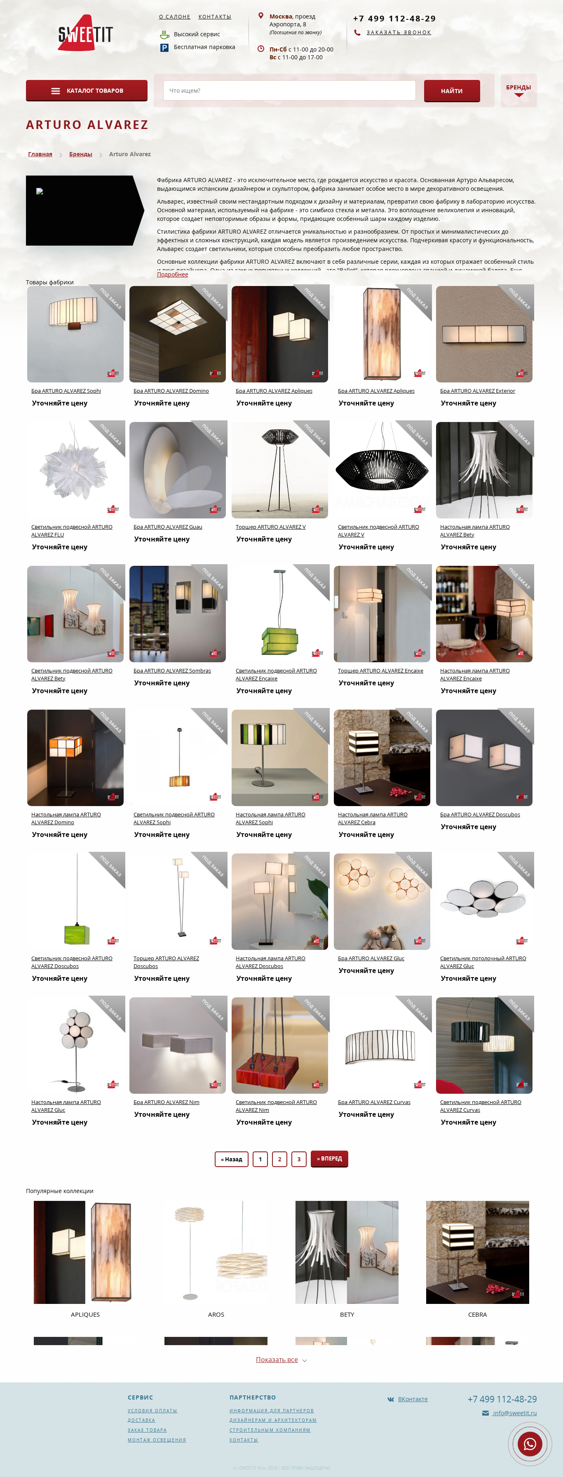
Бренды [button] (518, 87)
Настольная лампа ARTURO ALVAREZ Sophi (270, 818)
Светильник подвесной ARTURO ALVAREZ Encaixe (276, 674)
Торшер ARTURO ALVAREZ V (271, 526)
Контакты (215, 16)
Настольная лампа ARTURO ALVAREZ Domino (66, 818)
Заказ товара (147, 1430)
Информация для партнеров (272, 1411)
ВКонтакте (413, 1399)
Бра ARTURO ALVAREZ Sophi (66, 390)
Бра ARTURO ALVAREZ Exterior (477, 390)
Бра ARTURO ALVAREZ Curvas (374, 1102)
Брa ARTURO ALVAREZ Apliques (274, 390)
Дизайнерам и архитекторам (273, 1420)
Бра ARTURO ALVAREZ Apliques (376, 390)
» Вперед (329, 1158)
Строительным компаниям (270, 1430)
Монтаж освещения (157, 1440)
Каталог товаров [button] (95, 90)
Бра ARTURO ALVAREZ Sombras (172, 670)
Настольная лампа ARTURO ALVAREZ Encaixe (475, 674)
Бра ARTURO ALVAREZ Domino (171, 390)
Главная (40, 154)
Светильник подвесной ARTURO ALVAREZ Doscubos (72, 962)
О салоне (175, 16)
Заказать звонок (399, 32)
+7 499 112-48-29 (394, 18)
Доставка (141, 1420)
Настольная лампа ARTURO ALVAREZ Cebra (373, 818)
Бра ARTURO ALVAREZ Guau (168, 526)
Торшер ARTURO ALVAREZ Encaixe (380, 670)
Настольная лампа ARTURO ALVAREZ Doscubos (270, 962)
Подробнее (172, 274)
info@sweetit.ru (514, 1413)
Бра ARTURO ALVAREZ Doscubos (480, 814)
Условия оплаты (153, 1411)
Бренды (80, 154)
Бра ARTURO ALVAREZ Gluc (371, 958)
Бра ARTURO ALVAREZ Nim (166, 1102)
